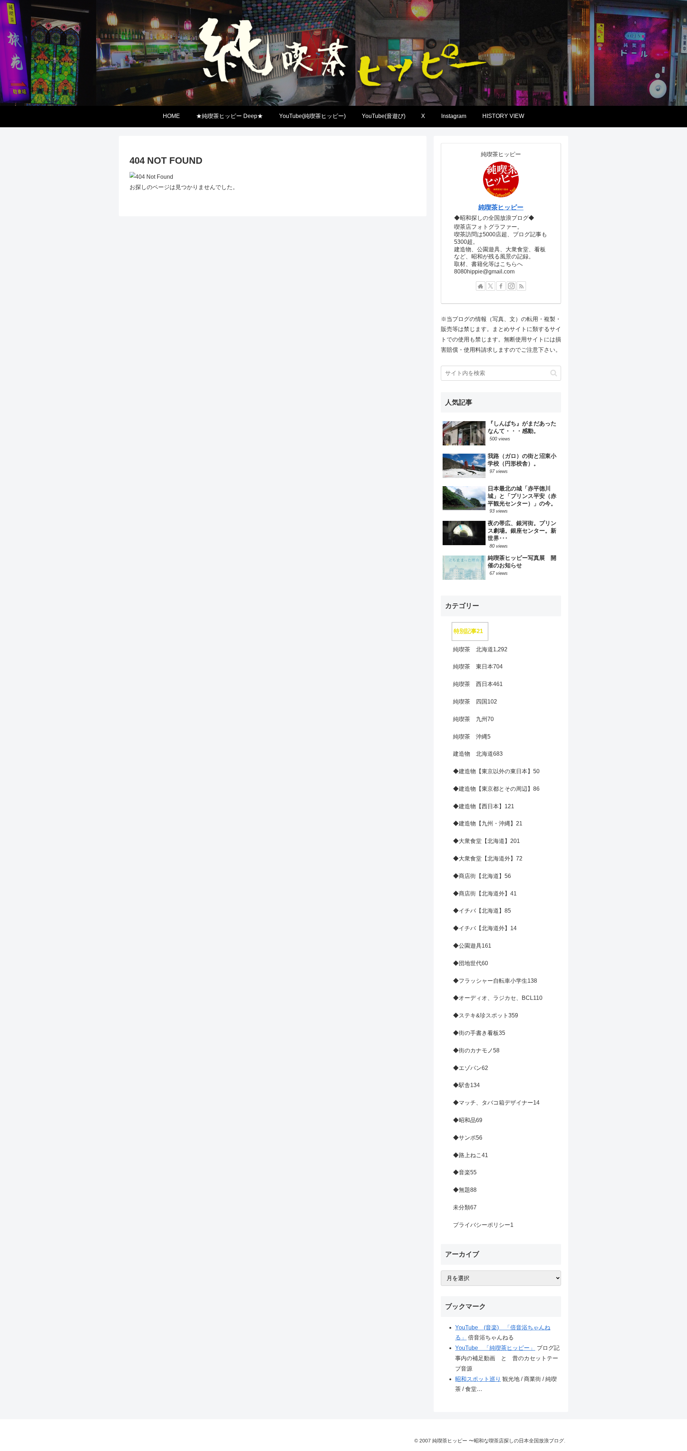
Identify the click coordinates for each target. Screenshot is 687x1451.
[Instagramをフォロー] (511, 286)
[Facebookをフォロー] (501, 286)
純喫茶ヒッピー (500, 207)
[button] (553, 373)
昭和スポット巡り (478, 1379)
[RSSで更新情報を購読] (521, 286)
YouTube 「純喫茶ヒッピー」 (495, 1348)
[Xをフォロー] (490, 286)
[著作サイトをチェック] (480, 286)
